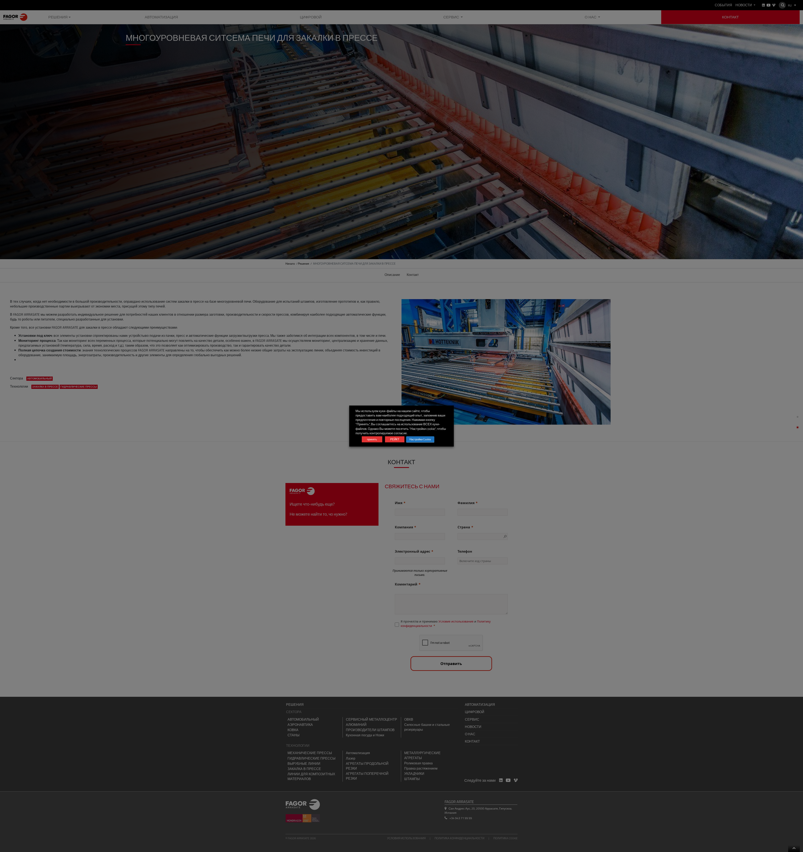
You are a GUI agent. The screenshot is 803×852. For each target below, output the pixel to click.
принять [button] (372, 439)
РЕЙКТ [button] (394, 439)
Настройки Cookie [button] (420, 439)
